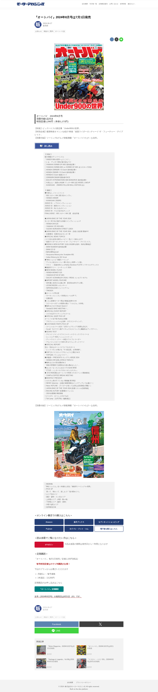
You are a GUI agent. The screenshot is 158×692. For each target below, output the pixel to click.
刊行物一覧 (93, 4)
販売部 (45, 26)
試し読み (48, 146)
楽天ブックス (79, 522)
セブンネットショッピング (109, 522)
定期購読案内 (103, 4)
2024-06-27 (47, 23)
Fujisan (49, 529)
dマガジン (49, 545)
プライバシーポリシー (83, 682)
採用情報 (123, 4)
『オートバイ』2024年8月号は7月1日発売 (63, 17)
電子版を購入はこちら (109, 529)
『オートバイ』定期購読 (49, 589)
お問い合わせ (113, 4)
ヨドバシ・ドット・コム (79, 529)
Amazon (49, 522)
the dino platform (82, 689)
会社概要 (85, 4)
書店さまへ (131, 4)
